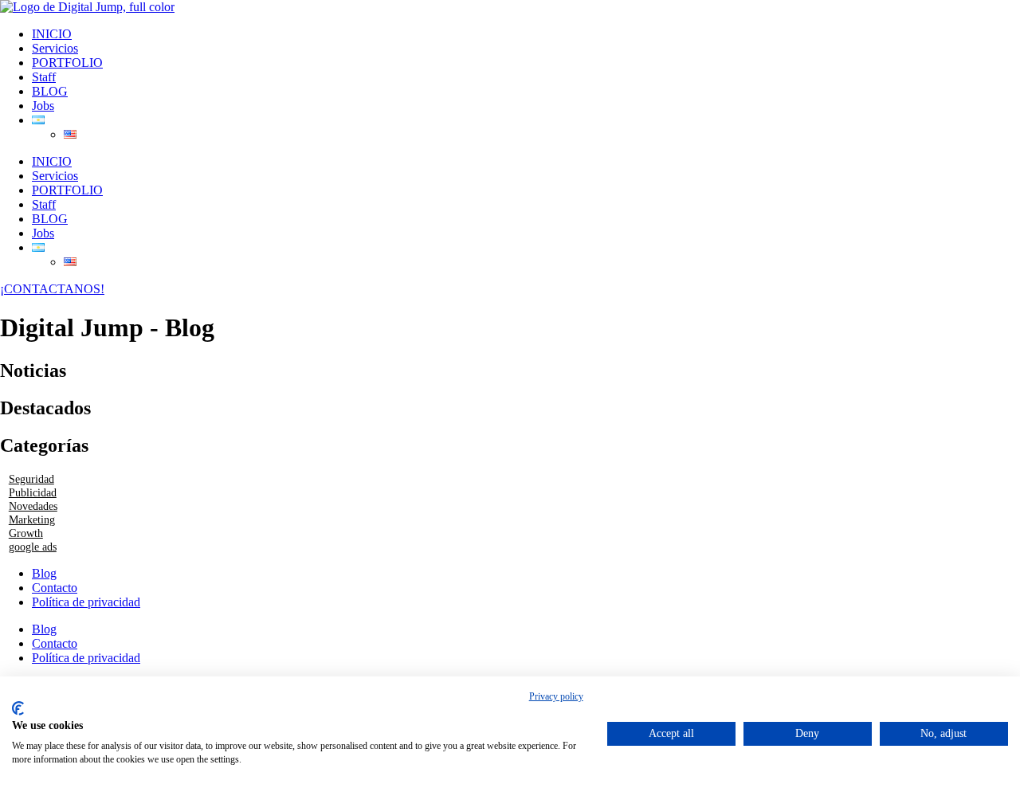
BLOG (50, 91)
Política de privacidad (86, 602)
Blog (44, 573)
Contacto (54, 587)
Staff (44, 77)
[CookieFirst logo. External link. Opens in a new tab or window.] (18, 708)
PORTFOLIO (67, 62)
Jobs (43, 105)
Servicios (55, 48)
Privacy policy (556, 696)
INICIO (52, 34)
